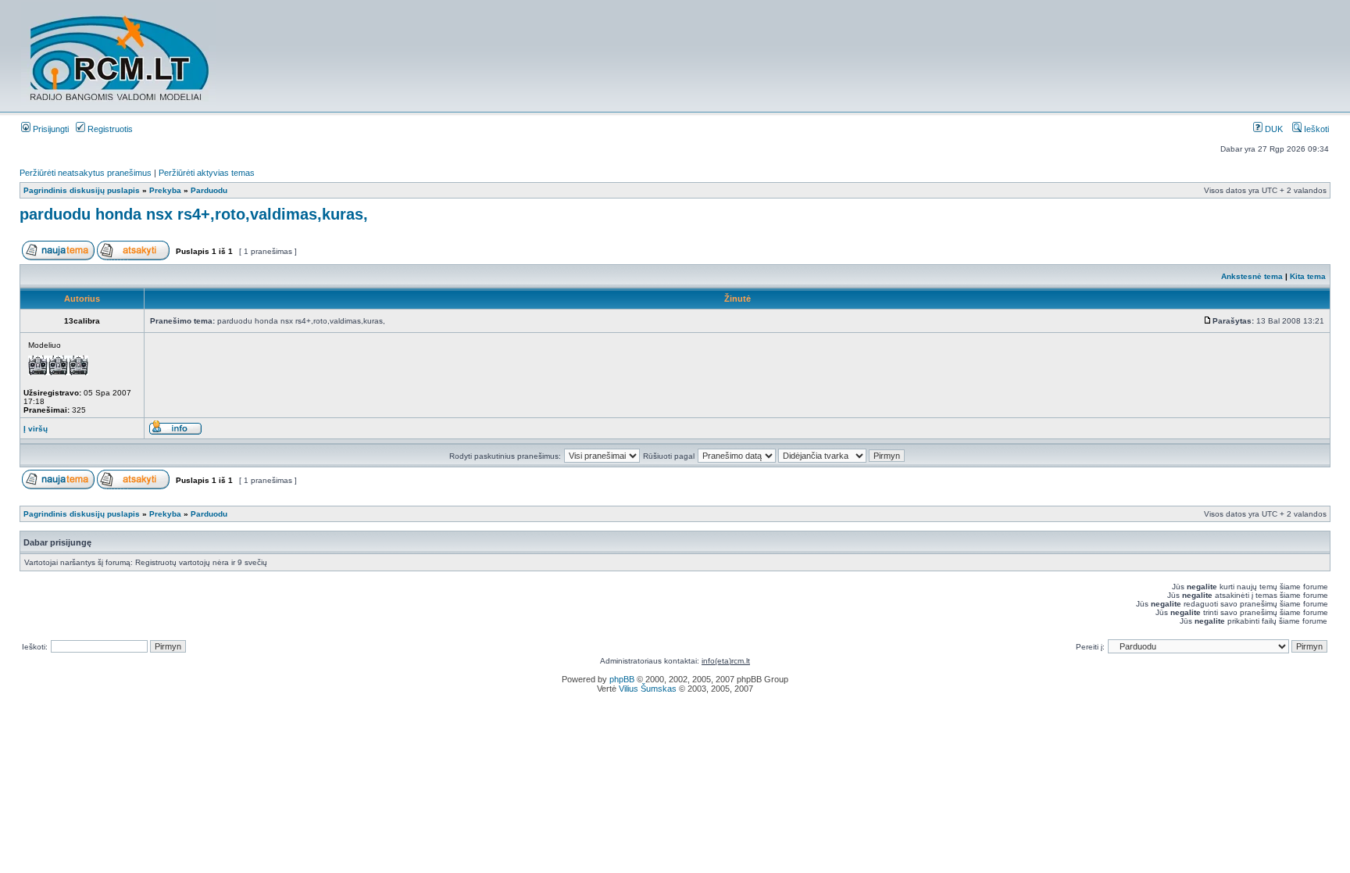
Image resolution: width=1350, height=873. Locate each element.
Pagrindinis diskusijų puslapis (81, 190)
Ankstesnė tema (1252, 276)
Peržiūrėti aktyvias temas (207, 172)
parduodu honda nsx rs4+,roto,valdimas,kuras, (194, 214)
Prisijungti (49, 129)
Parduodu (209, 190)
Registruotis (109, 129)
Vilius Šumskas (648, 688)
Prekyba (165, 190)
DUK (1272, 129)
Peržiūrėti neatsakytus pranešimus (86, 172)
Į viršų (35, 428)
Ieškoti (1315, 129)
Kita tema (1308, 276)
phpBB (621, 679)
